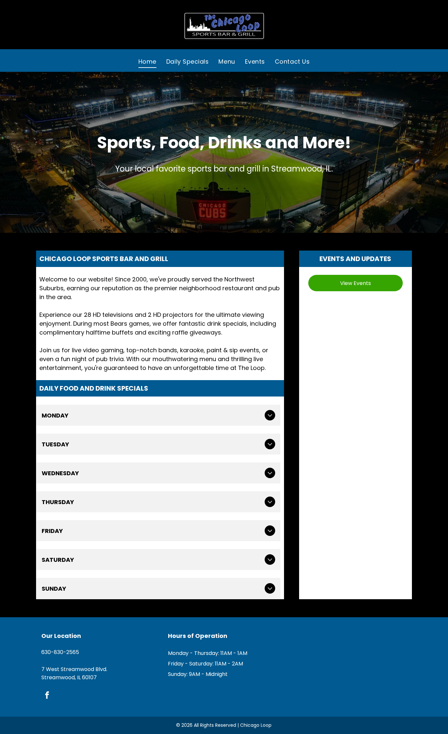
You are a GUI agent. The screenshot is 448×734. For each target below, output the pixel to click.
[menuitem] (147, 61)
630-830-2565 (60, 652)
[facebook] (47, 696)
